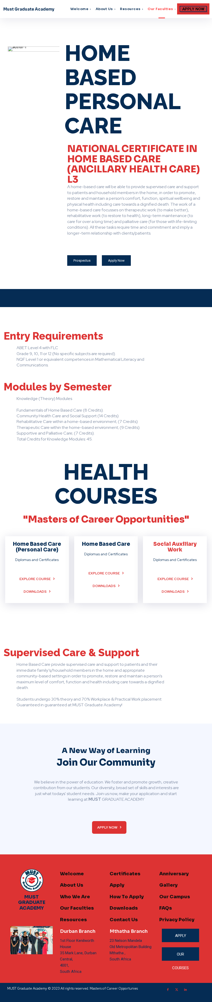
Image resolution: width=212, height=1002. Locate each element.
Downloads (124, 908)
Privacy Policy (176, 920)
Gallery (168, 885)
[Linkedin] (185, 990)
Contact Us (124, 920)
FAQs (165, 908)
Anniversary (174, 874)
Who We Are (75, 897)
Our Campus (174, 897)
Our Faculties (77, 908)
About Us (71, 885)
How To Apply (127, 897)
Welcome (72, 874)
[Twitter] (176, 990)
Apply (117, 885)
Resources (73, 920)
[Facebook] (168, 990)
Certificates (125, 874)
